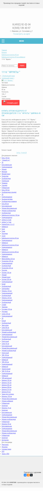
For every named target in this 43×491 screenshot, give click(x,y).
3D (2, 162)
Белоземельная (7, 165)
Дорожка (4, 311)
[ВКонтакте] (25, 475)
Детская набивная (7, 401)
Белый (4, 321)
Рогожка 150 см (7, 309)
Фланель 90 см (6, 424)
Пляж (3, 231)
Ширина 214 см (6, 389)
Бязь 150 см (5, 158)
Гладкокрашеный (7, 263)
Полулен (4, 270)
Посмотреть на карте (21, 34)
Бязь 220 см (5, 190)
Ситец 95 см (5, 344)
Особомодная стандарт (9, 192)
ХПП (3, 451)
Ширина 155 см (6, 380)
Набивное (5, 227)
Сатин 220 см (6, 314)
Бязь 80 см (5, 204)
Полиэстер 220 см (7, 268)
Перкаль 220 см (7, 298)
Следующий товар (7, 78)
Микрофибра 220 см (8, 259)
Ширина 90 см (6, 392)
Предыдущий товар (8, 76)
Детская (4, 169)
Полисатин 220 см (7, 261)
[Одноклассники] (28, 475)
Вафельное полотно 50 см (10, 245)
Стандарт (4, 185)
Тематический (6, 369)
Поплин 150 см (6, 272)
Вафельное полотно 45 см (10, 238)
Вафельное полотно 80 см (10, 252)
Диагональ (5, 444)
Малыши (4, 171)
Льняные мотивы (7, 199)
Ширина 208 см (6, 387)
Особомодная (6, 178)
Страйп (4, 305)
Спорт (3, 236)
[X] (31, 475)
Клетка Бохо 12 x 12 (8, 224)
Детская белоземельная (9, 208)
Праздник (5, 233)
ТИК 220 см (5, 362)
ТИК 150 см (5, 355)
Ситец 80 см (5, 327)
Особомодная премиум (9, 201)
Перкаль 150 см (7, 291)
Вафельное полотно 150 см (10, 215)
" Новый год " (6, 160)
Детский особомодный (9, 332)
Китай (3, 284)
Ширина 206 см (6, 385)
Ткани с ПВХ (5, 454)
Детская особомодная (9, 210)
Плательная (5, 181)
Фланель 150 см (7, 396)
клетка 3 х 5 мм (6, 220)
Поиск (22, 66)
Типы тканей (21, 153)
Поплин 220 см (6, 279)
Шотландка (5, 440)
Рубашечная (5, 188)
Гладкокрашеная (7, 167)
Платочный (5, 341)
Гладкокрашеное (7, 217)
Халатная (5, 405)
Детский (4, 275)
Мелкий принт (6, 174)
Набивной (5, 360)
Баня (3, 229)
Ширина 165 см (6, 383)
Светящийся (5, 288)
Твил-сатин (5, 325)
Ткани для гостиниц (8, 394)
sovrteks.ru (21, 16)
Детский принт (6, 277)
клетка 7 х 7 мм (6, 222)
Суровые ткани (6, 449)
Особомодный (6, 266)
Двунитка (4, 447)
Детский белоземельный (9, 337)
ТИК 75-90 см (6, 371)
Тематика (4, 307)
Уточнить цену (12, 103)
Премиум (4, 183)
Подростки (5, 176)
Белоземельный (7, 330)
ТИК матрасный (7, 378)
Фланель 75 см (6, 408)
